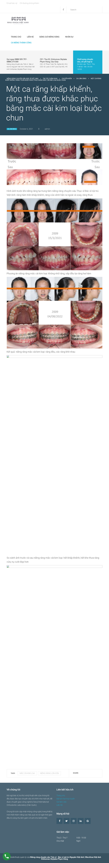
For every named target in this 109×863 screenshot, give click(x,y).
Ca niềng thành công (21, 43)
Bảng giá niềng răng (49, 37)
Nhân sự (69, 37)
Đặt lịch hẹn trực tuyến (65, 799)
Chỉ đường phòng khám (29, 3)
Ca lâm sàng (11, 129)
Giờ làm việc (61, 802)
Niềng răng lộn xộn (49, 773)
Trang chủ (16, 37)
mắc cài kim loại (27, 773)
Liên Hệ (30, 37)
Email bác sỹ (12, 3)
